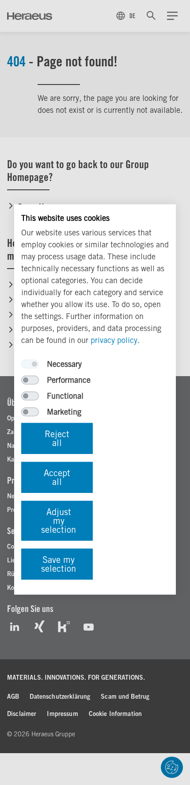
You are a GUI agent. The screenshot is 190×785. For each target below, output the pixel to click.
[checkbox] (30, 364)
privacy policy (114, 340)
